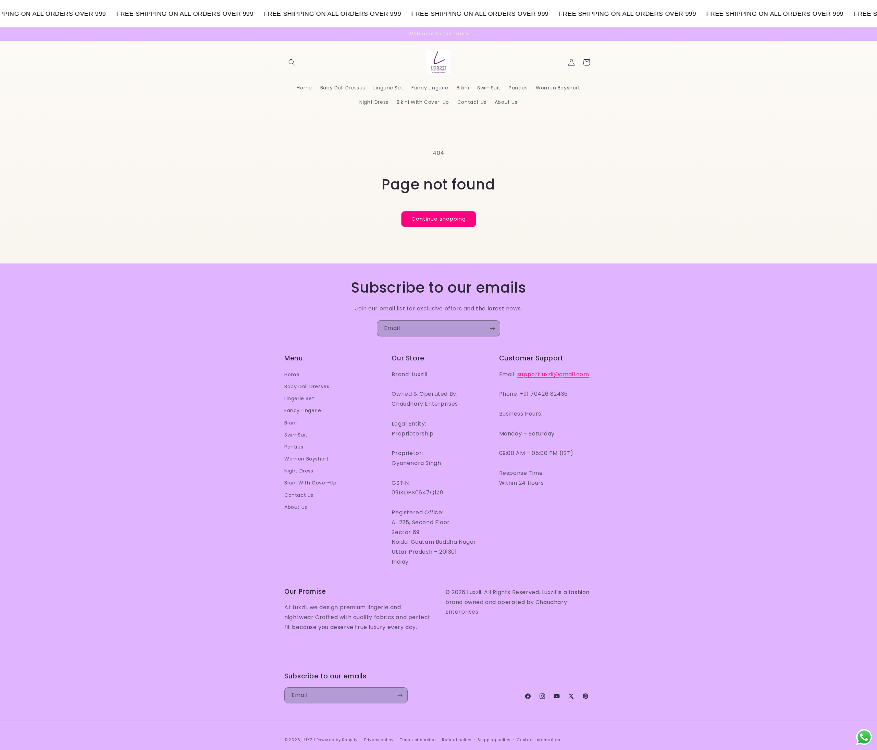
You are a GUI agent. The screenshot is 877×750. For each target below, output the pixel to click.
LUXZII (308, 739)
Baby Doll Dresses (306, 386)
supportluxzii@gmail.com (553, 374)
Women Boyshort (306, 458)
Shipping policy (494, 739)
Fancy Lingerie (302, 410)
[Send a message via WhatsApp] (864, 737)
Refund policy (456, 739)
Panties (293, 446)
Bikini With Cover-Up (310, 482)
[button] (291, 62)
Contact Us (298, 495)
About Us (295, 507)
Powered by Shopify (337, 739)
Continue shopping (438, 218)
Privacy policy (379, 739)
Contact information (538, 739)
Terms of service (417, 739)
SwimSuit (296, 434)
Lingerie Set (299, 398)
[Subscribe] (492, 328)
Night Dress (298, 470)
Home (291, 374)
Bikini (290, 422)
